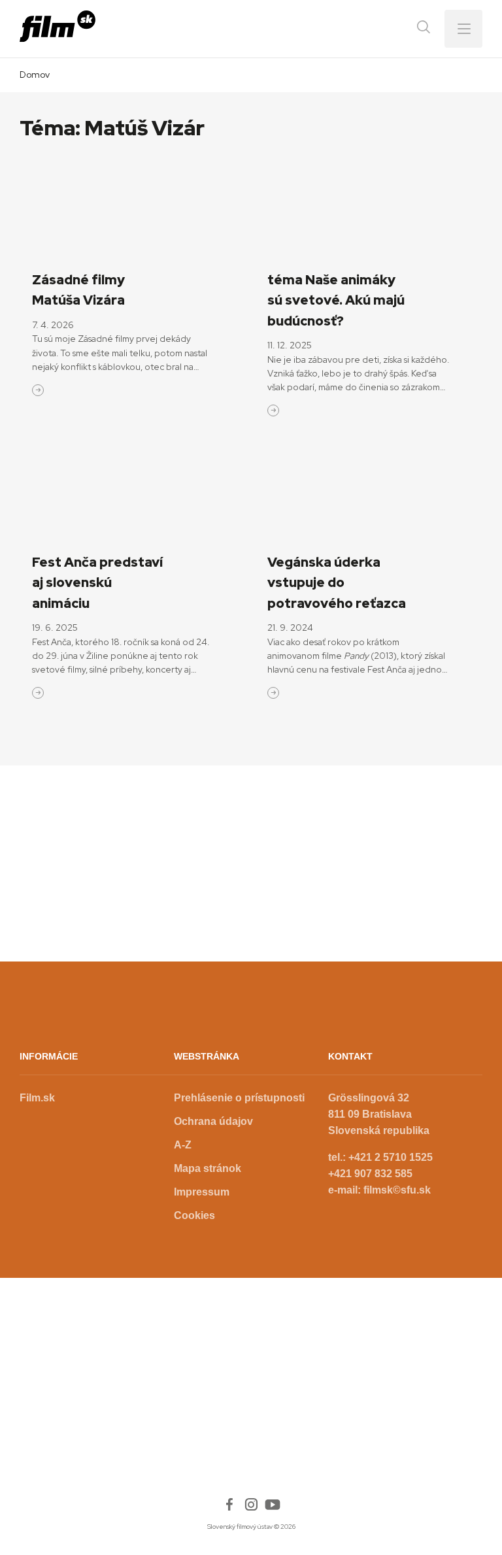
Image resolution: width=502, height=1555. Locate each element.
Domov (35, 74)
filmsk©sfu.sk (397, 1190)
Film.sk (37, 1097)
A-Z (183, 1144)
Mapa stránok (207, 1168)
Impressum (201, 1191)
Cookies (194, 1215)
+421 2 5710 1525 (390, 1157)
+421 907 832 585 (370, 1173)
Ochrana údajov (213, 1121)
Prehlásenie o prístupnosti (239, 1097)
